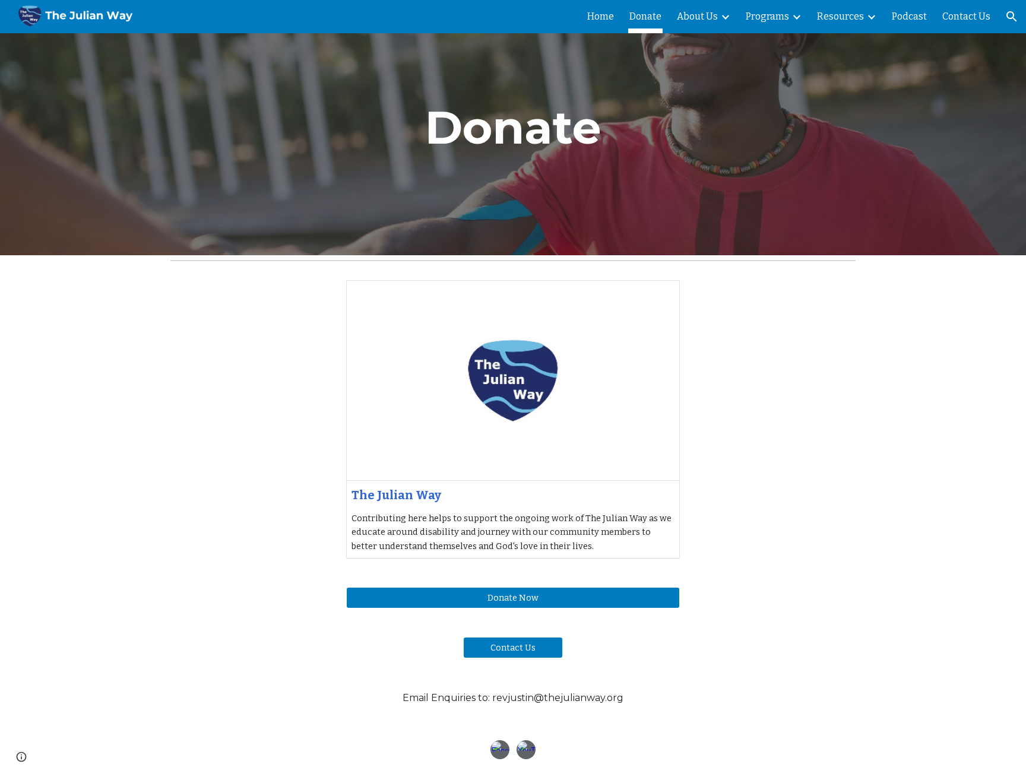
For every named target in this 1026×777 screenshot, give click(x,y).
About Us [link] (697, 16)
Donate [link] (645, 16)
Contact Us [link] (966, 16)
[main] (513, 127)
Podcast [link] (909, 16)
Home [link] (600, 16)
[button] (1012, 16)
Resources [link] (840, 16)
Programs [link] (767, 16)
